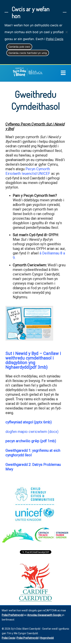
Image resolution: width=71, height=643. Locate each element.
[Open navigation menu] (63, 73)
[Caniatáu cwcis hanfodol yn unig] (66, 32)
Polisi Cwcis (54, 39)
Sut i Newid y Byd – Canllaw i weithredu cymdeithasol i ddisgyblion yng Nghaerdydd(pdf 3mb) (33, 360)
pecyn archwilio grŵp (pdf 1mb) (30, 441)
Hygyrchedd (47, 637)
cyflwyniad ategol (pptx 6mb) (28, 422)
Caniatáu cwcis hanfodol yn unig (28, 52)
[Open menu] (66, 73)
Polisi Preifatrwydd (27, 637)
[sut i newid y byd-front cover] (29, 323)
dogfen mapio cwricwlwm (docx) (31, 431)
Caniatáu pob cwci (19, 46)
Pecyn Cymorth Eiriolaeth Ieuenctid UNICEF (27, 171)
